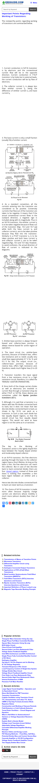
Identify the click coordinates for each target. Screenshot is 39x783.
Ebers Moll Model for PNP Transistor (15, 693)
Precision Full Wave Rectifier (12, 682)
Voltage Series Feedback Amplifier (14, 651)
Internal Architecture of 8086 (12, 679)
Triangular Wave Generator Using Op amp (17, 639)
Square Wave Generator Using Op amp (16, 643)
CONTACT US (28, 772)
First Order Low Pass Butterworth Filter (16, 675)
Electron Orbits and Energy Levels (14, 732)
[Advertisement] (19, 46)
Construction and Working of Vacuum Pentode (19, 706)
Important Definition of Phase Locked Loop (20, 587)
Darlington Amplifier (9, 660)
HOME (6, 772)
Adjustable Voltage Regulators (13, 725)
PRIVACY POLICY (16, 772)
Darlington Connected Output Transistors (19, 568)
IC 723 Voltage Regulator (11, 664)
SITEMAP (19, 774)
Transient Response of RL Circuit (14, 667)
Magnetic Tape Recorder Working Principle (20, 589)
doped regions (12, 471)
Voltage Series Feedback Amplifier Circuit (17, 740)
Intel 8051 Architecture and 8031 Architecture (18, 654)
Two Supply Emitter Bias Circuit (13, 742)
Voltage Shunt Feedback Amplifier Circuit (17, 673)
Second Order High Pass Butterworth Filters (18, 677)
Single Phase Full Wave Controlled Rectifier (18, 641)
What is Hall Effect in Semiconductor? (16, 714)
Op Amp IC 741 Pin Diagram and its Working (18, 662)
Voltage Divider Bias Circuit (12, 671)
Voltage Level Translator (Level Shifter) (16, 723)
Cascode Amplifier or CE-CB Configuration (17, 738)
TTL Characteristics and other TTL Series (17, 699)
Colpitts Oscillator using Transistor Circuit (17, 697)
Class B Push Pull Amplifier (12, 647)
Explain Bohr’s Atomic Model (12, 721)
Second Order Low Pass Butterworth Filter (17, 649)
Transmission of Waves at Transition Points (20, 559)
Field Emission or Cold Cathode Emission (17, 708)
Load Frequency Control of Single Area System (19, 669)
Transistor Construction (11, 695)
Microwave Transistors (12, 561)
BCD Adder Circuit (8, 645)
